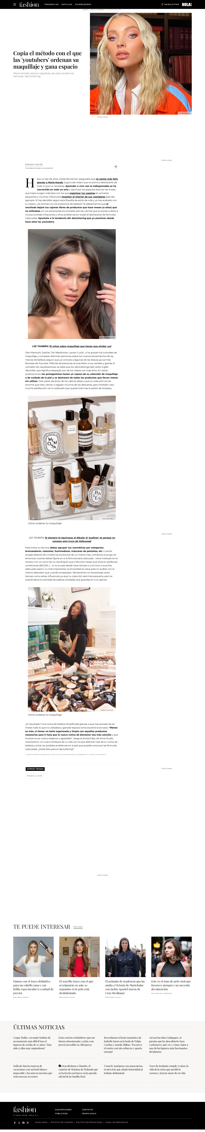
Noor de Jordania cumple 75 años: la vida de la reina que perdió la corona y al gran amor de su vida (168, 1069)
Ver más (78, 927)
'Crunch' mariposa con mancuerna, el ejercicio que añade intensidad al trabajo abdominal (123, 1069)
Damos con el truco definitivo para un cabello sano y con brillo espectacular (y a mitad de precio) (33, 987)
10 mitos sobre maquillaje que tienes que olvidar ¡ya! (80, 346)
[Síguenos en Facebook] (15, 1123)
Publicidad (61, 1113)
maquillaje (34, 776)
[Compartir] (115, 166)
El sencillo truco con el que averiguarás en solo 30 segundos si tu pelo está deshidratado (76, 987)
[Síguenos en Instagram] (23, 1123)
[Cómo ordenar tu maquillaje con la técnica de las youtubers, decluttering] (187, 4)
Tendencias (51, 4)
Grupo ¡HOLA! (89, 1113)
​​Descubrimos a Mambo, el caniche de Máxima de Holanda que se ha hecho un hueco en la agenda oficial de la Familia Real (78, 1071)
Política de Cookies (62, 1122)
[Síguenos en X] (19, 1123)
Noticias (67, 4)
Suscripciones (63, 1110)
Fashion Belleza (113, 9)
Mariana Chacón (34, 164)
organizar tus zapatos (82, 193)
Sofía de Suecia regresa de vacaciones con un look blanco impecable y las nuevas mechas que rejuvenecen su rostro (32, 1071)
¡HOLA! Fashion (97, 9)
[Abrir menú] (14, 4)
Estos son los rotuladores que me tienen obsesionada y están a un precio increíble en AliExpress (77, 1041)
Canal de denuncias (116, 1122)
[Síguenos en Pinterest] (28, 1123)
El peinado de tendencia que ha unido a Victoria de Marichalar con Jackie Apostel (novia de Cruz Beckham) (124, 987)
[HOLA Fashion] (29, 4)
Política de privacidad (89, 1122)
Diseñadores (83, 4)
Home (85, 9)
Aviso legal (41, 1122)
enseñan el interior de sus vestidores (83, 196)
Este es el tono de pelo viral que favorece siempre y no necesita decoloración (171, 985)
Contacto (87, 1110)
